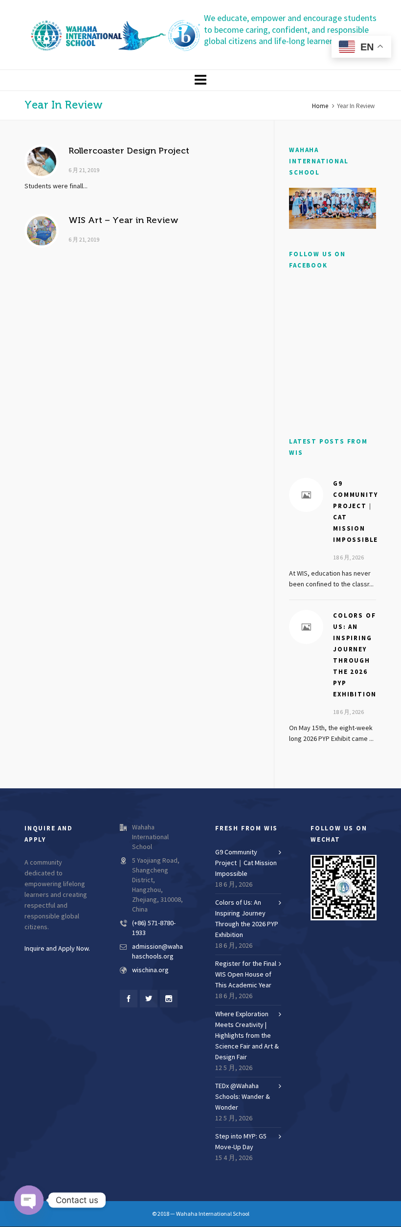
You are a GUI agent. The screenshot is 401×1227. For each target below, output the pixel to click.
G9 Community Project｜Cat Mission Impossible (246, 863)
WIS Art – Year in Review (123, 220)
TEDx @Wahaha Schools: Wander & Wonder (242, 1097)
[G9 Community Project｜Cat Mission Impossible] (306, 495)
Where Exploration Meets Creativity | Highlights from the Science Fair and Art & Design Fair (247, 1035)
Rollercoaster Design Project (128, 151)
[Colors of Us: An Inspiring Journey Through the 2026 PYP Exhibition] (306, 627)
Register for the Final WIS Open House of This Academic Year (245, 974)
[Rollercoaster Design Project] (41, 161)
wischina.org (150, 970)
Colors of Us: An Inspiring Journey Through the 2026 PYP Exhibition (246, 919)
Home (320, 106)
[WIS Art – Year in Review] (41, 231)
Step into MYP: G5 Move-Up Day (241, 1142)
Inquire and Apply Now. (57, 949)
